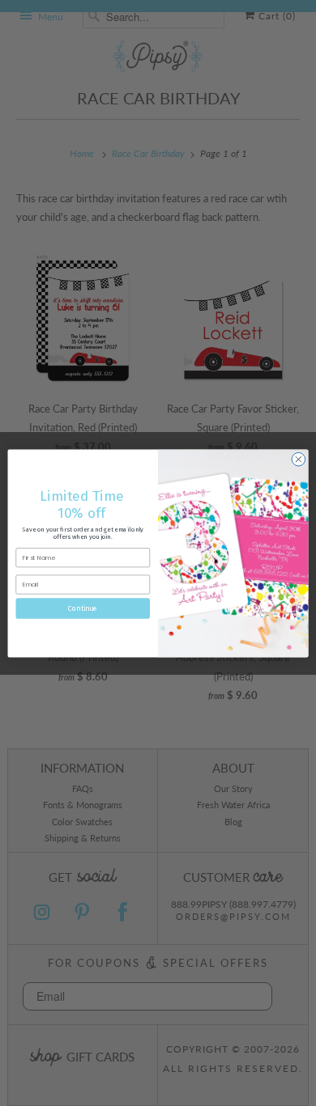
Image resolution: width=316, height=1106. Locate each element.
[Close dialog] (298, 459)
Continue (82, 608)
